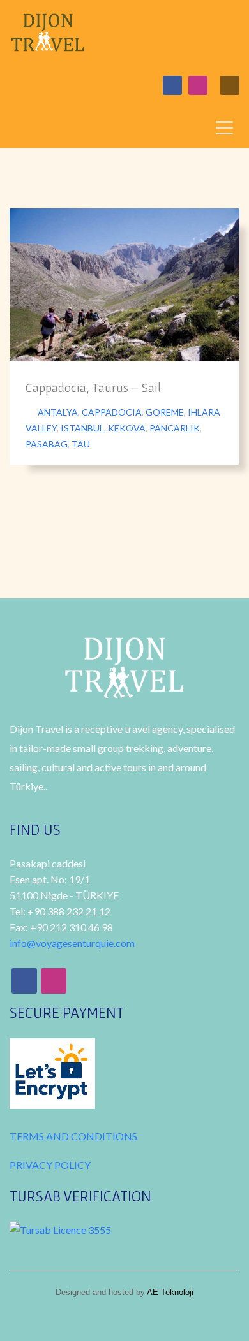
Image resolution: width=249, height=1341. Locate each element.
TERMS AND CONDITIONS (73, 1136)
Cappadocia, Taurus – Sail (93, 388)
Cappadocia (112, 412)
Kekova (127, 428)
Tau (81, 444)
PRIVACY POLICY (50, 1165)
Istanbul (82, 428)
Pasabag (47, 444)
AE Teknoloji (169, 1292)
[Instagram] (197, 85)
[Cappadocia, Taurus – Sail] (124, 285)
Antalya (58, 412)
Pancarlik (174, 428)
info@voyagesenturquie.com (72, 943)
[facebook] (172, 85)
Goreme (165, 412)
